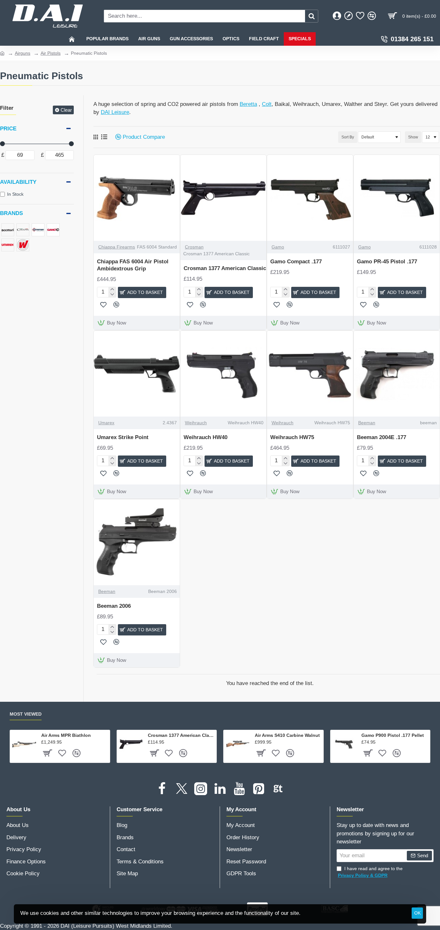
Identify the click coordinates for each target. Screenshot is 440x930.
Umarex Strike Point (122, 437)
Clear (66, 110)
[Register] (348, 16)
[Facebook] (162, 788)
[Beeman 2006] (137, 542)
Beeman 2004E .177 (381, 437)
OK (417, 913)
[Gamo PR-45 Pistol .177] (397, 198)
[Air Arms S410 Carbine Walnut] (238, 744)
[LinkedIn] (220, 788)
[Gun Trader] (278, 788)
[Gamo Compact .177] (310, 198)
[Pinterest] (258, 788)
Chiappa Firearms (116, 246)
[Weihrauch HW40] (223, 374)
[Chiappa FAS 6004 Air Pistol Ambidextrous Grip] (137, 198)
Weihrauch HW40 (205, 437)
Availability (18, 182)
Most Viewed (26, 714)
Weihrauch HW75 (292, 437)
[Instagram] (200, 788)
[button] (142, 292)
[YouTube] (239, 788)
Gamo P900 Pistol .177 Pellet (392, 735)
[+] (112, 289)
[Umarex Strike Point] (137, 374)
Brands (11, 213)
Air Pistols (51, 53)
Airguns (22, 53)
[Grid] (95, 137)
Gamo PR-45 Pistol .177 (387, 261)
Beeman (366, 422)
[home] (2, 53)
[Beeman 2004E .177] (397, 374)
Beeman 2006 (114, 606)
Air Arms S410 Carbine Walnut (287, 735)
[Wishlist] (360, 16)
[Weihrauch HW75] (310, 374)
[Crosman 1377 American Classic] (223, 198)
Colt (267, 104)
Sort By (347, 137)
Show (413, 137)
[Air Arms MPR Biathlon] (24, 744)
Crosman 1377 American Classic (225, 268)
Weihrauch (196, 422)
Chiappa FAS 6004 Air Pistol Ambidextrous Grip (132, 265)
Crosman (194, 246)
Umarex (106, 422)
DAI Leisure (115, 112)
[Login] (337, 16)
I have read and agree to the (370, 872)
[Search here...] (311, 16)
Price (8, 129)
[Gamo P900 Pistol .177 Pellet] (345, 744)
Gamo (278, 246)
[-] (112, 294)
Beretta (248, 104)
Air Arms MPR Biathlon (66, 735)
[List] (104, 137)
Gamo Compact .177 (296, 261)
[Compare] (372, 16)
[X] (181, 788)
